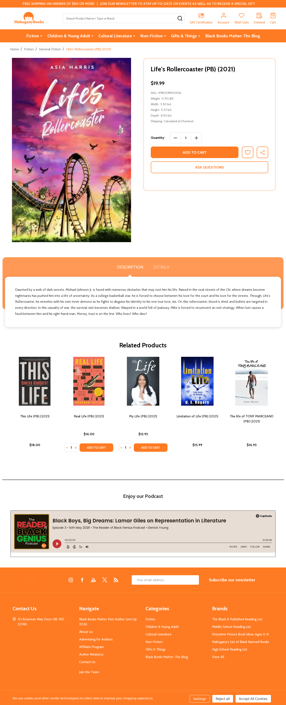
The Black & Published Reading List (237, 619)
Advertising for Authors (96, 639)
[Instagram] (70, 580)
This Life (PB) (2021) (34, 416)
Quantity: (158, 138)
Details (161, 267)
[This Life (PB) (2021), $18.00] (34, 381)
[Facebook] (82, 580)
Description (130, 267)
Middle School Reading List (231, 627)
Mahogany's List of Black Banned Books (240, 642)
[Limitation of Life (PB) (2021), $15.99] (197, 381)
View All (218, 657)
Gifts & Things (184, 35)
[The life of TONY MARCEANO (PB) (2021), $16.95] (251, 381)
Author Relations (91, 654)
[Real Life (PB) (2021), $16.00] (88, 381)
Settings (199, 698)
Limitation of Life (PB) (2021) (197, 416)
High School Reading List (229, 649)
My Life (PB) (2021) (143, 416)
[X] (104, 580)
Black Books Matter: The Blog (232, 35)
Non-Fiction (151, 35)
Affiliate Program (91, 647)
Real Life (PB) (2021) (89, 416)
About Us (86, 632)
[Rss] (116, 580)
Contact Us (87, 662)
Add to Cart (195, 152)
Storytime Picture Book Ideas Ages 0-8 (240, 634)
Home (14, 49)
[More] (41, 36)
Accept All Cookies (253, 698)
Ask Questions (209, 167)
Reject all (223, 698)
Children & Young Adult (68, 35)
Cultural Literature (115, 35)
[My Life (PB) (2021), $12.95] (143, 381)
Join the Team (89, 672)
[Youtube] (93, 580)
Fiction (32, 35)
